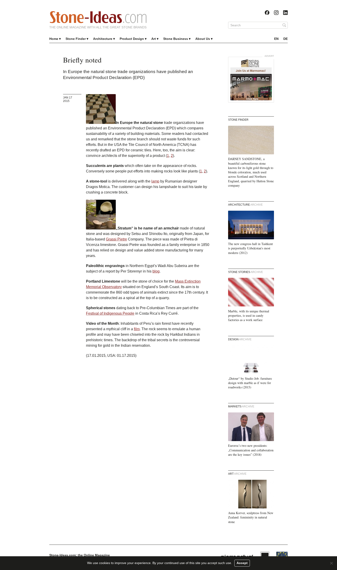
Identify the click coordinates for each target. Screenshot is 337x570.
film (137, 329)
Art (153, 39)
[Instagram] (276, 12)
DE (285, 39)
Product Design (132, 39)
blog (156, 271)
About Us (202, 39)
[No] (331, 563)
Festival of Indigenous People (110, 313)
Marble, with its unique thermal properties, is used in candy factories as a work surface (248, 315)
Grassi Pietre (116, 239)
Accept (242, 563)
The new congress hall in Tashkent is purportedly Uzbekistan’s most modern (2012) (250, 248)
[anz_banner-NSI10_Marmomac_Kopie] (251, 79)
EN (276, 39)
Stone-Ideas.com (98, 17)
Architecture (102, 39)
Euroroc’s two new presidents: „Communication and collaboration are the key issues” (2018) (250, 450)
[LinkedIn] (285, 12)
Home (53, 39)
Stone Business (175, 39)
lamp (155, 181)
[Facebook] (267, 12)
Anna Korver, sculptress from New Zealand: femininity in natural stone (250, 517)
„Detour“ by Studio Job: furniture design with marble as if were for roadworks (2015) (250, 383)
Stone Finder (76, 39)
